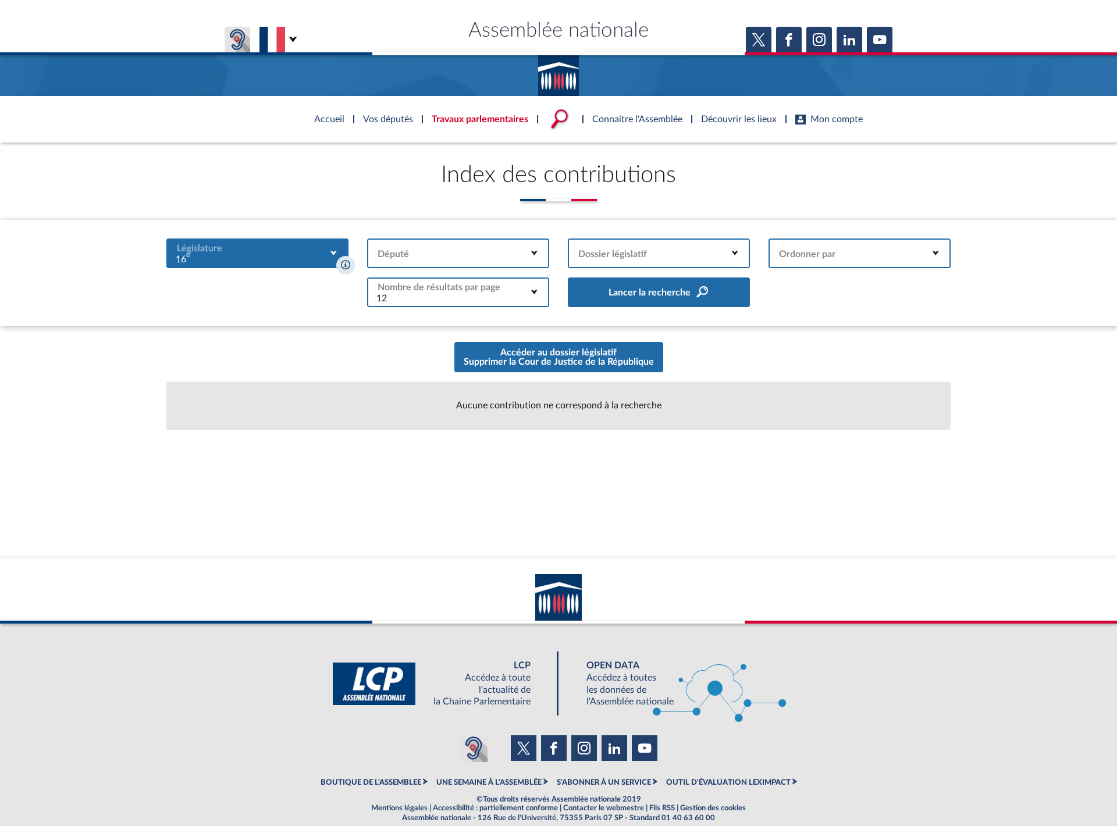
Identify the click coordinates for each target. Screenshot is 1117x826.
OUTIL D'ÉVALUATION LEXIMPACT (728, 782)
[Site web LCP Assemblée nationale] (441, 684)
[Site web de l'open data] (676, 684)
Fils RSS (662, 807)
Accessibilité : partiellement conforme (495, 807)
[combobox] (257, 253)
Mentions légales (399, 807)
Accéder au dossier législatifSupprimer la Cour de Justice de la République (559, 357)
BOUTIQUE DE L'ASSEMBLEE (371, 782)
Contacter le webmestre (603, 807)
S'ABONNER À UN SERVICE (604, 782)
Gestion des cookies (713, 807)
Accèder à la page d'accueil (558, 71)
